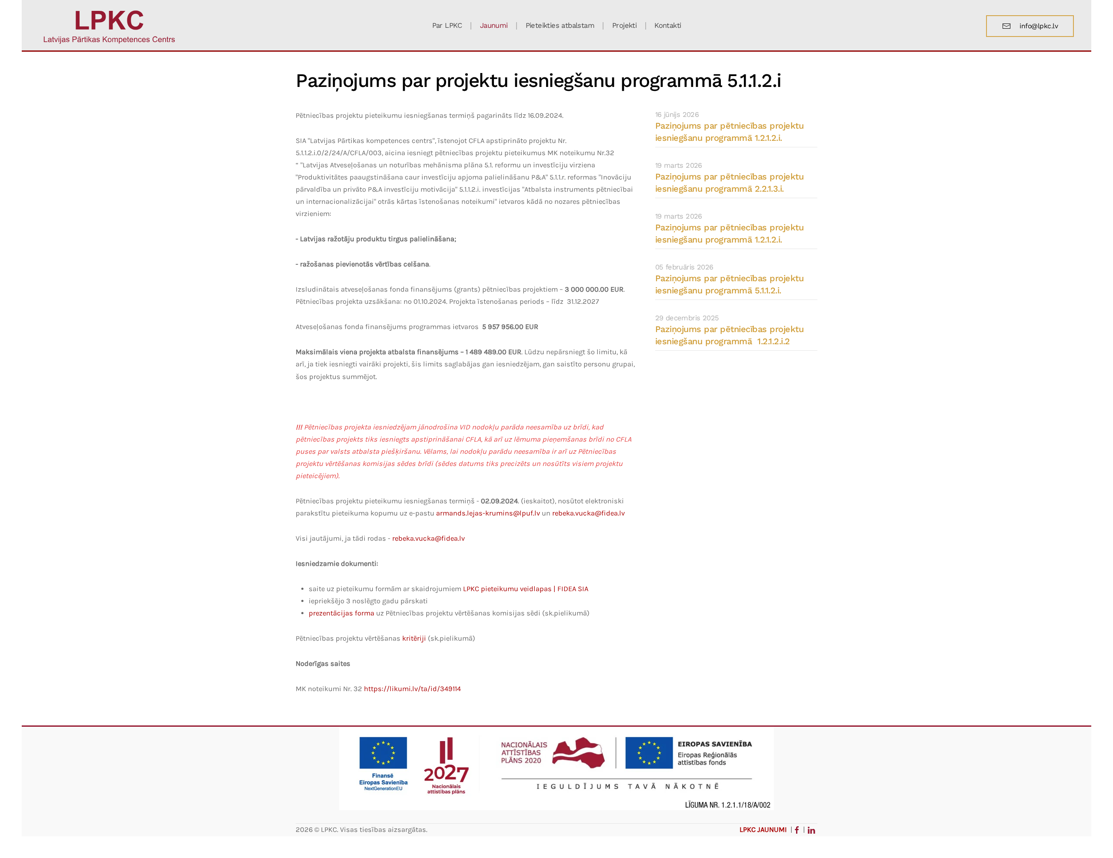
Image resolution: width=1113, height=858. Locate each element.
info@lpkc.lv (1039, 26)
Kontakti (667, 25)
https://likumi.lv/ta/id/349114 (412, 689)
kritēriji (414, 638)
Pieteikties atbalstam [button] (560, 25)
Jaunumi (494, 25)
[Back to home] (109, 26)
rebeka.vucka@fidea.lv (588, 513)
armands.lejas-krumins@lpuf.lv (488, 513)
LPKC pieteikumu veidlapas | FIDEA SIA (525, 589)
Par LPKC (447, 25)
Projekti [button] (624, 25)
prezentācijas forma (341, 613)
